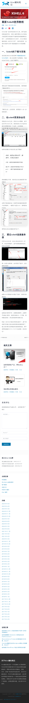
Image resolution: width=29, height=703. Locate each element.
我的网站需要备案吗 (11, 389)
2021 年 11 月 (6, 531)
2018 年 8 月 (6, 579)
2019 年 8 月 (6, 549)
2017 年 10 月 (6, 604)
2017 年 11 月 (6, 601)
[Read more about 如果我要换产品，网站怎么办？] (14, 355)
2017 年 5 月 (6, 616)
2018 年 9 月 (6, 576)
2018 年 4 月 (6, 589)
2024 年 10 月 (6, 516)
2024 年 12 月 (6, 511)
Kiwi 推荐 (4, 492)
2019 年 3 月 (6, 561)
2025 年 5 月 (6, 509)
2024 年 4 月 (6, 524)
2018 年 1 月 (6, 596)
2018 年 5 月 (6, 586)
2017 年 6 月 (6, 614)
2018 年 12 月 (6, 569)
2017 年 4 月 (6, 619)
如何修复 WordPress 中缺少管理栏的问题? (14, 647)
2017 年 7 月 (6, 611)
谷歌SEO (4, 487)
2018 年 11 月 (6, 571)
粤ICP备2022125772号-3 (10, 699)
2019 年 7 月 (6, 551)
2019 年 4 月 (6, 559)
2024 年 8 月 (6, 521)
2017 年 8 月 (6, 609)
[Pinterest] (9, 28)
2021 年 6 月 (6, 536)
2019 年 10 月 (6, 544)
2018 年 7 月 (6, 581)
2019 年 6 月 (6, 554)
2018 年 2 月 (6, 594)
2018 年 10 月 (6, 574)
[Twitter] (6, 28)
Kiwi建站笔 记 (17, 696)
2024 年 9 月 (6, 519)
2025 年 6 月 (6, 506)
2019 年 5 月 (6, 556)
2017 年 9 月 (6, 606)
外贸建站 (12, 369)
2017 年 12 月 (6, 599)
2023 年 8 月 (6, 529)
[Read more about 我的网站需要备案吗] (14, 380)
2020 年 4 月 (6, 539)
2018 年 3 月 (6, 591)
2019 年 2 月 (6, 564)
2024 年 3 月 (6, 526)
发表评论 (6, 369)
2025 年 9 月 (6, 503)
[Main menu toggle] (26, 3)
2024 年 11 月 (6, 513)
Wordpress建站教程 (7, 482)
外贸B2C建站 (5, 489)
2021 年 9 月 (6, 534)
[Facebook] (2, 28)
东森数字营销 (19, 694)
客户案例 (4, 484)
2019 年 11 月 (6, 541)
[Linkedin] (12, 28)
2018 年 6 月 (6, 584)
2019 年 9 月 (6, 546)
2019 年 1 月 (6, 566)
